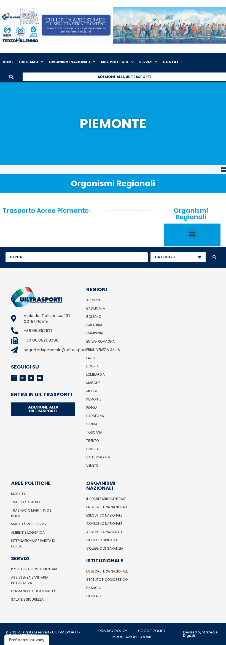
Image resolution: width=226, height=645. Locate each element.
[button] (113, 169)
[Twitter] (31, 378)
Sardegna (95, 415)
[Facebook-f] (14, 378)
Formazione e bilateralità (33, 591)
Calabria (94, 324)
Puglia (91, 407)
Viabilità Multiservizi (29, 524)
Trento (92, 440)
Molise (92, 391)
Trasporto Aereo (26, 502)
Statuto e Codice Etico (107, 579)
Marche (93, 382)
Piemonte (93, 399)
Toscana (94, 432)
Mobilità (18, 493)
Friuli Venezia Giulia (103, 349)
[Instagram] (23, 378)
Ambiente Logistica (28, 532)
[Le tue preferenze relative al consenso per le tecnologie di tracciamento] (26, 640)
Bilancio (93, 587)
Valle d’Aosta (98, 457)
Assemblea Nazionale (104, 532)
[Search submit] (214, 257)
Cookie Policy (151, 631)
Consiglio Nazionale (104, 523)
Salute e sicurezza (27, 599)
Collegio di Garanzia (104, 548)
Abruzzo (93, 300)
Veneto (92, 465)
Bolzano (93, 316)
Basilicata (95, 308)
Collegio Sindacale (103, 540)
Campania (94, 333)
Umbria (92, 449)
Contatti (94, 596)
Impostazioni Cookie (132, 637)
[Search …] (11, 76)
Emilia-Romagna (100, 341)
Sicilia (91, 424)
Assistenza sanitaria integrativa (29, 580)
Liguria (92, 366)
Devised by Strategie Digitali (200, 634)
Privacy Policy (112, 631)
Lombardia (95, 374)
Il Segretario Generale (106, 498)
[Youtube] (40, 378)
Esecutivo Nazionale (104, 515)
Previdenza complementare (34, 569)
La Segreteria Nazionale (107, 507)
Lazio (90, 358)
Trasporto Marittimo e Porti (31, 513)
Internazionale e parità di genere (33, 543)
